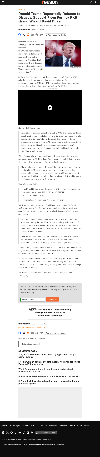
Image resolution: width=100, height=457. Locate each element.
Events (25, 425)
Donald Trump (29, 327)
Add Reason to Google (57, 35)
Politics (21, 9)
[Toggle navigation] (2, 2)
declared (38, 63)
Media (79, 425)
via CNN (33, 184)
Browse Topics (14, 425)
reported (32, 208)
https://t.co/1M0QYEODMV (33, 195)
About (4, 425)
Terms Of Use (47, 440)
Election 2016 (40, 327)
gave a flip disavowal (30, 250)
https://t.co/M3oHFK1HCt (43, 192)
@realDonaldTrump (30, 189)
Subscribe (52, 299)
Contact (72, 425)
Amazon (87, 425)
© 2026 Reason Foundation (11, 440)
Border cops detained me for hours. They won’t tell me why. (49, 376)
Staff (32, 425)
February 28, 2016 (56, 200)
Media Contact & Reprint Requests (31, 338)
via (66, 242)
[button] (96, 2)
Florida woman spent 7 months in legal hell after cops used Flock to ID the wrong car (49, 363)
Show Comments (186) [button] (32, 344)
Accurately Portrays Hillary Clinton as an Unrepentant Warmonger (50, 312)
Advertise (53, 425)
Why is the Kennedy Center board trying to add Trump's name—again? (47, 355)
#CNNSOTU (60, 192)
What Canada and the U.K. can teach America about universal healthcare (45, 370)
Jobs (37, 425)
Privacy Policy (36, 440)
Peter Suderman (24, 29)
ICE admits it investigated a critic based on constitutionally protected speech (48, 382)
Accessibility (27, 440)
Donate (44, 425)
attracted (24, 51)
